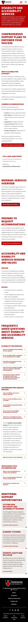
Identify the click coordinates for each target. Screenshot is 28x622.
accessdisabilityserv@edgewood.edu (11, 166)
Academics (14, 595)
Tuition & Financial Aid (14, 598)
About (14, 593)
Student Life (14, 601)
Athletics (14, 604)
